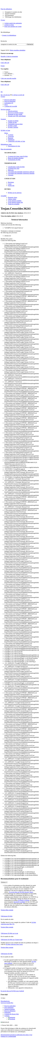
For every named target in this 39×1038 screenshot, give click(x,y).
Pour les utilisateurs (9, 1011)
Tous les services (13, 111)
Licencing (11, 136)
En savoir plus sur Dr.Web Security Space (21, 892)
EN (7, 95)
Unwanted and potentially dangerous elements (21, 173)
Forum (3, 66)
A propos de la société (10, 106)
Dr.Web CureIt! (12, 125)
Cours (9, 184)
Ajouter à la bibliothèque (9, 35)
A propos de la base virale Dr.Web (18, 156)
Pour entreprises (9, 1007)
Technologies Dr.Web (14, 159)
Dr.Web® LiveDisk (23, 900)
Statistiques (11, 139)
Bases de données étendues (15, 158)
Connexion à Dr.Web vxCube (16, 141)
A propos (10, 134)
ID (23, 95)
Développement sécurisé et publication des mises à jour (16, 1035)
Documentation (9, 15)
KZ (17, 95)
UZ (19, 95)
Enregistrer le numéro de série (13, 12)
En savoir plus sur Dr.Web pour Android (12, 991)
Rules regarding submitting (17, 50)
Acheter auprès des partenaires (13, 23)
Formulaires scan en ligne (15, 124)
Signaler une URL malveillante (17, 116)
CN (4, 95)
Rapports (10, 138)
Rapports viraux (12, 197)
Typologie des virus (13, 168)
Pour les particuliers (10, 99)
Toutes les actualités (13, 204)
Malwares (11, 170)
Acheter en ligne (9, 25)
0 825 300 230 (5, 62)
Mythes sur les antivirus (14, 192)
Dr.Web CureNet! (13, 127)
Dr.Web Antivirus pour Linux (14, 944)
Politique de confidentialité (8, 1036)
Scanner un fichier (13, 120)
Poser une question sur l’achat (12, 26)
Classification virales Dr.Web (16, 167)
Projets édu (11, 185)
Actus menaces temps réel (15, 202)
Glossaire (10, 175)
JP (15, 95)
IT (13, 95)
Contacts (6, 1016)
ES (9, 95)
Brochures (11, 182)
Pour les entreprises (9, 101)
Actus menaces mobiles (14, 200)
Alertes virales (12, 199)
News (6, 104)
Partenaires (7, 1012)
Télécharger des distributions (13, 17)
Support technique (10, 13)
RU (2, 95)
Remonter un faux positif (15, 114)
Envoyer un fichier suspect (15, 112)
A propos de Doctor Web (11, 1014)
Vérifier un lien (12, 122)
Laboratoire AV (8, 103)
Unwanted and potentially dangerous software (21, 172)
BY (21, 95)
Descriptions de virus (14, 146)
